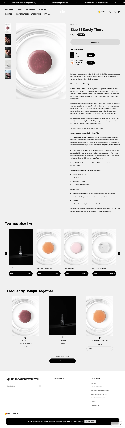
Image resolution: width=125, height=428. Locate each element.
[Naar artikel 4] (8, 64)
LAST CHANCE (36, 14)
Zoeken (93, 383)
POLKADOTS (30, 10)
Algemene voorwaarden (99, 394)
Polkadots (73, 24)
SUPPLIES (42, 10)
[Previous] (6, 253)
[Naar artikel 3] (8, 53)
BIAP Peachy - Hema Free (79, 61)
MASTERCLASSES (22, 14)
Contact (93, 401)
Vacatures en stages (98, 398)
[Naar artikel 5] (8, 75)
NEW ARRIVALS (10, 10)
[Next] (119, 253)
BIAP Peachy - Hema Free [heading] (44, 268)
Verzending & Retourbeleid (100, 390)
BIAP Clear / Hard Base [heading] (99, 268)
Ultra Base (78, 54)
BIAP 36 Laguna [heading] (69, 268)
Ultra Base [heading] (12, 268)
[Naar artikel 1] (8, 28)
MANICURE (8, 14)
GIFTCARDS (47, 14)
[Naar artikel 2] (8, 40)
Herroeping (95, 405)
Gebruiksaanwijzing (97, 387)
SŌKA (20, 10)
